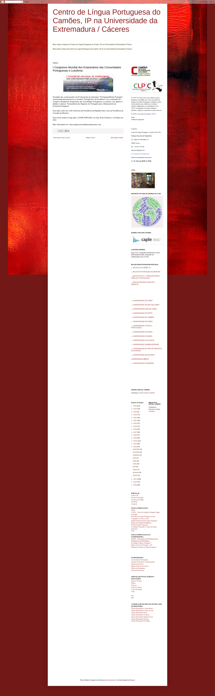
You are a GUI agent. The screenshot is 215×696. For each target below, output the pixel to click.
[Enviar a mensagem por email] (59, 131)
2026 (135, 406)
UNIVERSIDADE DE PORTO (142, 313)
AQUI (137, 253)
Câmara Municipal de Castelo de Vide (142, 610)
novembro (136, 452)
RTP (132, 598)
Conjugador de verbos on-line (140, 519)
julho (135, 458)
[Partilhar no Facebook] (66, 131)
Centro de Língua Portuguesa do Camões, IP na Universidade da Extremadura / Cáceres (107, 20)
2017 (135, 432)
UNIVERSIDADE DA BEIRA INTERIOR (146, 344)
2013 (135, 444)
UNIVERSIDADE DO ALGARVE (143, 340)
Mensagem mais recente (61, 138)
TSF (132, 596)
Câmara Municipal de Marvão (140, 619)
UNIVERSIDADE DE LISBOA (143, 300)
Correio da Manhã (136, 589)
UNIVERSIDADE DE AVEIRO (143, 321)
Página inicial (90, 138)
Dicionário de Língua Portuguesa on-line (143, 516)
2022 (135, 418)
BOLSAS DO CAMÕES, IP (142, 268)
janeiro (135, 475)
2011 (135, 479)
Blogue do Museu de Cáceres (139, 566)
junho (135, 461)
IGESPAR (134, 502)
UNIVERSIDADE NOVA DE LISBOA (145, 309)
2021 (135, 420)
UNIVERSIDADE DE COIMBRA (143, 317)
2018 (135, 429)
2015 (135, 438)
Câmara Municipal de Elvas (139, 613)
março (135, 470)
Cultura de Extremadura (138, 568)
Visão (132, 591)
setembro (136, 455)
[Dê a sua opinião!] (61, 131)
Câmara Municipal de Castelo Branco (142, 608)
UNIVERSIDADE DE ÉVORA (142, 332)
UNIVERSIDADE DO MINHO (142, 336)
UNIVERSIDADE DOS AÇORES (144, 355)
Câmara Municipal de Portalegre (140, 621)
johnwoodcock (111, 680)
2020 (135, 423)
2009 (135, 485)
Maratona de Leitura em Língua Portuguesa (144, 547)
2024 (135, 412)
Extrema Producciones (137, 570)
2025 (135, 409)
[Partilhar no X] (63, 131)
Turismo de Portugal (137, 497)
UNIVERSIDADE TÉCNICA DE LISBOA (146, 305)
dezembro (136, 449)
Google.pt (134, 504)
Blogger (132, 680)
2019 (135, 426)
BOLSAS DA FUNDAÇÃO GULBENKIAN (146, 272)
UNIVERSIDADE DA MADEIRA (143, 363)
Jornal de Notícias (136, 587)
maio (135, 464)
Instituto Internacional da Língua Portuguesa (144, 521)
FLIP (132, 531)
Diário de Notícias (136, 581)
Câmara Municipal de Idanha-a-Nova (142, 617)
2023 (135, 415)
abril (134, 467)
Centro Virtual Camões (146, 393)
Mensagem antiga (117, 138)
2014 (135, 441)
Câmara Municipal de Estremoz (140, 615)
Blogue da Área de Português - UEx (141, 545)
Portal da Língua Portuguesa (139, 525)
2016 (135, 435)
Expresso (134, 585)
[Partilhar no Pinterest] (68, 131)
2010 (135, 482)
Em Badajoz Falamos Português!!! (141, 543)
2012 (135, 447)
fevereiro (136, 472)
